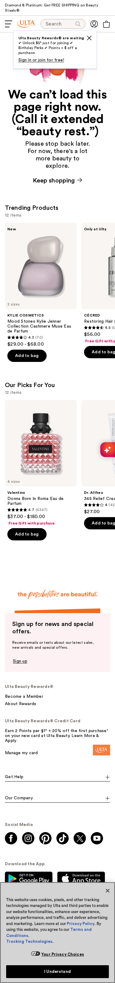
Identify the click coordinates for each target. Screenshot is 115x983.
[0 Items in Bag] (106, 24)
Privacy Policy (80, 924)
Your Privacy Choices (62, 954)
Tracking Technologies (29, 941)
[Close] (107, 890)
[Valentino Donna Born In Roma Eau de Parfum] (41, 463)
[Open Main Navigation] (8, 24)
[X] (89, 38)
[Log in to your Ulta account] (94, 24)
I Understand (57, 971)
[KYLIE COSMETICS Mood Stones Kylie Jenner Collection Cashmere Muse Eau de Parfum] (41, 285)
